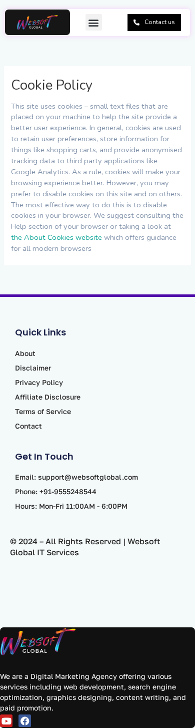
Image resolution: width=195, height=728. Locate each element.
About (25, 353)
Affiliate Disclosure (47, 397)
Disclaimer (33, 367)
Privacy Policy (39, 382)
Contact (28, 426)
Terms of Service (43, 411)
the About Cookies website (56, 237)
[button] (94, 22)
